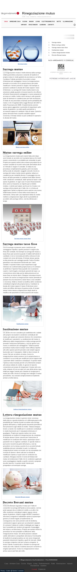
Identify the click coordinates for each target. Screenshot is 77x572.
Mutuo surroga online (58, 45)
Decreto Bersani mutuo (59, 55)
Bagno (29, 563)
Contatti (51, 24)
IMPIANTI (24, 24)
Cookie (8, 570)
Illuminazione (61, 563)
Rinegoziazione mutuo (44, 16)
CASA (27, 16)
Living (35, 563)
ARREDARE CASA (15, 21)
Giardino (43, 565)
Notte (53, 563)
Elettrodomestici (44, 563)
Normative (33, 16)
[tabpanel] (22, 51)
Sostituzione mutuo (58, 50)
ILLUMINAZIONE (68, 21)
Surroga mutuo (56, 42)
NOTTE (59, 21)
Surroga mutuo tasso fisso (60, 47)
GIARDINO (43, 24)
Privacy (3, 570)
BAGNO (31, 21)
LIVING (37, 21)
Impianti (69, 563)
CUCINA (24, 21)
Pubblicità (41, 569)
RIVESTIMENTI (33, 24)
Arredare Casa (15, 563)
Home (23, 16)
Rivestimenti (35, 565)
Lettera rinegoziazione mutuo (61, 52)
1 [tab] (22, 60)
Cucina (23, 563)
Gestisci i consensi (18, 570)
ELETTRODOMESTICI (48, 21)
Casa (6, 563)
